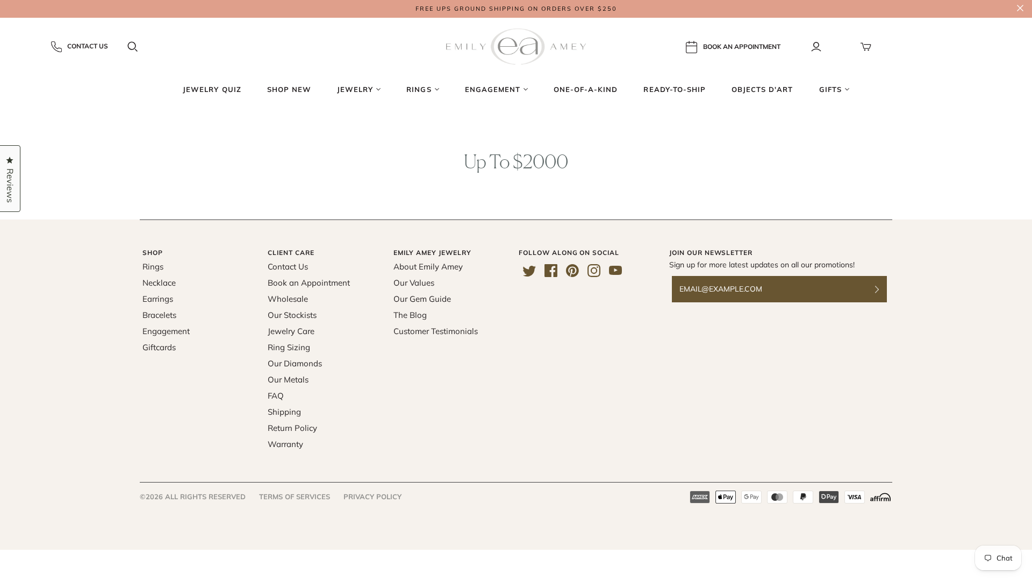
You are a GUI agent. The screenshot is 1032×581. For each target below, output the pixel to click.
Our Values (413, 283)
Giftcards (159, 347)
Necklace (159, 283)
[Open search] (132, 46)
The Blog (410, 315)
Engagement (166, 331)
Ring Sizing (289, 347)
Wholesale (288, 299)
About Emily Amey (428, 266)
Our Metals (288, 379)
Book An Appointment (741, 46)
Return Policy (292, 428)
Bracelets (159, 315)
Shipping (284, 412)
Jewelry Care (291, 331)
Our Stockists (292, 315)
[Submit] (883, 289)
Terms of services (294, 496)
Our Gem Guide (422, 299)
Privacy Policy (372, 496)
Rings (152, 266)
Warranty (285, 444)
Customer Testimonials (435, 331)
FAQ (276, 396)
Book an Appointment (309, 283)
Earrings (157, 299)
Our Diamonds (295, 363)
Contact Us (87, 46)
